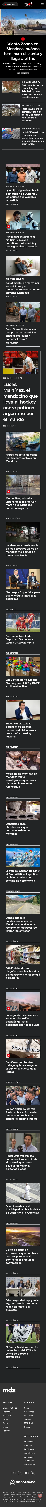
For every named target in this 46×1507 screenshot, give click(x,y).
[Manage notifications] (40, 1496)
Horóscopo (29, 1412)
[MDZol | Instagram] (20, 1473)
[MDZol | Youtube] (26, 1473)
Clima (26, 1408)
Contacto (28, 1445)
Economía (7, 1412)
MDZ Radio (29, 1415)
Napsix (27, 1427)
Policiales (7, 1415)
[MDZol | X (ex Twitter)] (33, 1473)
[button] (42, 4)
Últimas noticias (10, 1408)
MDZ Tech (28, 1423)
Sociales (6, 1431)
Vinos (5, 1427)
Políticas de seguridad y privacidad (29, 1453)
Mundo (6, 1419)
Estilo (5, 1423)
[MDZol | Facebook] (13, 1473)
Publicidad (28, 1442)
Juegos (27, 1419)
